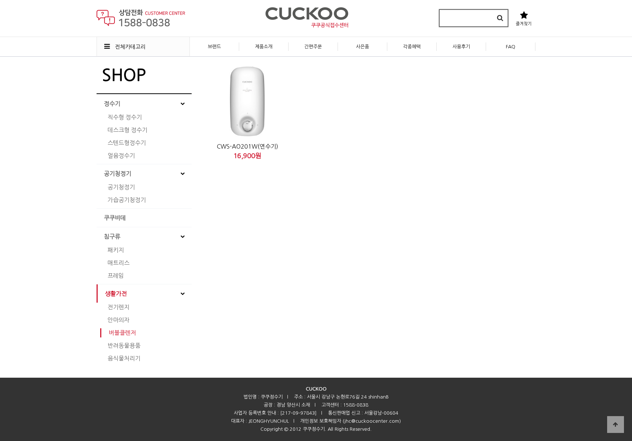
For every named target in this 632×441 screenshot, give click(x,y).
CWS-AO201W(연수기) (247, 146)
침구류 (112, 236)
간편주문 (313, 46)
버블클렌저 (122, 333)
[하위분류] (182, 103)
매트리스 (118, 263)
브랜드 (214, 46)
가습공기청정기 (127, 200)
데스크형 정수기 (127, 130)
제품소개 (263, 46)
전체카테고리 (129, 46)
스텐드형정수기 (127, 143)
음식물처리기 (124, 358)
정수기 (112, 103)
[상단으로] (615, 424)
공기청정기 (117, 173)
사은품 (362, 46)
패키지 (116, 250)
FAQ (510, 46)
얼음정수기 (121, 155)
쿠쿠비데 (115, 218)
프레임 (116, 276)
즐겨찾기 (524, 24)
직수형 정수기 (125, 117)
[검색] (499, 18)
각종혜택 (412, 46)
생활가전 (116, 293)
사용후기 (461, 46)
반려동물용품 (124, 345)
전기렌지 (118, 307)
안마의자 (118, 320)
